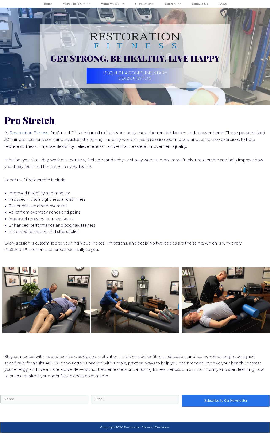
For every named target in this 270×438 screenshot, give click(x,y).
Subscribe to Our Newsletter (225, 401)
